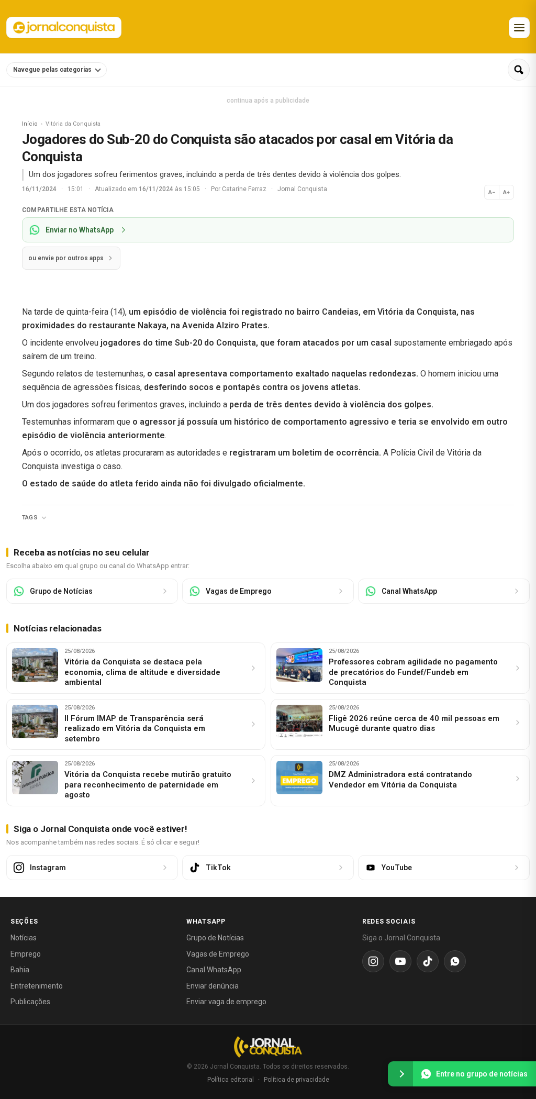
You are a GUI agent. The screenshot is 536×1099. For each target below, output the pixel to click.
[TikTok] (428, 961)
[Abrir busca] (518, 69)
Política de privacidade (296, 1079)
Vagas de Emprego (217, 954)
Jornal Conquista (302, 189)
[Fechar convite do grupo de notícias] (400, 1073)
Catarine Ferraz (245, 189)
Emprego (25, 954)
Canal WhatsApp (213, 969)
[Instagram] (373, 961)
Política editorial (230, 1079)
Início (30, 123)
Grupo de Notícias (215, 938)
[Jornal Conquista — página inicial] (268, 1047)
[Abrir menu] (519, 27)
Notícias (23, 938)
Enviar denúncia (212, 986)
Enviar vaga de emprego (226, 1001)
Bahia (19, 969)
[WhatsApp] (455, 961)
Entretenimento (36, 986)
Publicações (30, 1001)
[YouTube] (400, 961)
